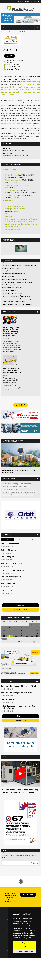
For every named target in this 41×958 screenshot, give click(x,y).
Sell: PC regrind (6, 590)
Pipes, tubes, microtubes (9, 290)
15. (32, 630)
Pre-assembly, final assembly (22, 299)
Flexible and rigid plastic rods (15, 214)
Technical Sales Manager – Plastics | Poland (17, 693)
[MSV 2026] (20, 823)
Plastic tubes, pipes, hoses (10, 285)
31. (4, 639)
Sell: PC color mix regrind (10, 543)
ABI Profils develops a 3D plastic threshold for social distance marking (12, 370)
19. (16, 633)
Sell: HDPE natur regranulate (11, 577)
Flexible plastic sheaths (13, 227)
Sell (33, 539)
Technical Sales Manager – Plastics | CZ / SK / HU (19, 686)
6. (21, 627)
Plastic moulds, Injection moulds (12, 293)
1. (31, 624)
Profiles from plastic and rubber (12, 287)
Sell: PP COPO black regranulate (12, 570)
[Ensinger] (20, 739)
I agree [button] (24, 943)
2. (37, 624)
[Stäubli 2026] (20, 428)
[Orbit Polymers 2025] (20, 515)
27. (21, 636)
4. (9, 627)
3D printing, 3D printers (10, 495)
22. (32, 633)
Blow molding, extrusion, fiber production (14, 279)
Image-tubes (9, 216)
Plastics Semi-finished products (12, 265)
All (8, 539)
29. (32, 636)
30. (37, 636)
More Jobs (20, 716)
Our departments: (9, 169)
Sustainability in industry (10, 484)
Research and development (29, 285)
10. (4, 630)
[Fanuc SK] (20, 661)
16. (37, 630)
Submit (35, 863)
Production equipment (13, 185)
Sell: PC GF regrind (8, 583)
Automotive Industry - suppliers (11, 268)
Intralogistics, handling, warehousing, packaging (17, 304)
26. (16, 636)
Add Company (20, 405)
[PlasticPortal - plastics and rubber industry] (20, 8)
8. (31, 627)
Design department (12, 175)
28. (27, 636)
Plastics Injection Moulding (11, 489)
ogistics (9, 195)
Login (27, 1)
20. (21, 633)
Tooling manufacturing (13, 180)
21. (27, 633)
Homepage (4, 31)
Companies (12, 31)
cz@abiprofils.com (13, 67)
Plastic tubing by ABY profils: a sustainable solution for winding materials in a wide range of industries (11, 332)
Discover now (28, 895)
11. (10, 630)
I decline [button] (24, 947)
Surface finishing (25, 484)
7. (26, 627)
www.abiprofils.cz (13, 69)
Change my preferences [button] (24, 951)
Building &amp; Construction (11, 271)
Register (20, 1)
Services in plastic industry (24, 282)
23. (37, 633)
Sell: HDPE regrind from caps (11, 563)
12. (16, 630)
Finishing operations (13, 190)
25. (10, 636)
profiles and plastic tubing (30, 82)
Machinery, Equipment (10, 486)
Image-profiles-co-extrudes (15, 209)
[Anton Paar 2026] (20, 415)
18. (10, 633)
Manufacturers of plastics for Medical (13, 274)
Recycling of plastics (25, 495)
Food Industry (6, 299)
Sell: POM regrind (7, 557)
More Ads (20, 605)
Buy (20, 539)
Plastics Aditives (24, 486)
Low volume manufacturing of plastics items (16, 296)
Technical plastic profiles (14, 206)
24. (4, 636)
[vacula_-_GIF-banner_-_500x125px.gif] (20, 18)
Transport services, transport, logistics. (14, 301)
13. (21, 630)
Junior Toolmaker (7, 699)
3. (4, 627)
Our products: (8, 200)
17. (4, 633)
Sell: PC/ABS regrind (8, 550)
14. (27, 630)
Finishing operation (8, 282)
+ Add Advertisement (20, 610)
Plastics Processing (30, 265)
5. (15, 627)
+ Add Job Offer (20, 720)
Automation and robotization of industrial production (19, 492)
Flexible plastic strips (12, 229)
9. (37, 627)
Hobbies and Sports (8, 276)
